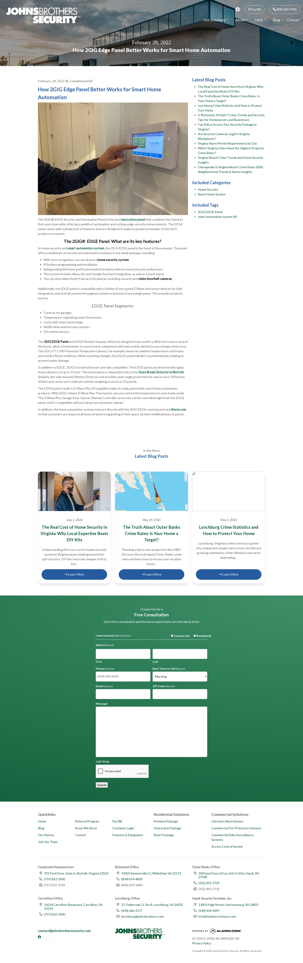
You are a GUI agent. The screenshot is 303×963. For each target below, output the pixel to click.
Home (42, 821)
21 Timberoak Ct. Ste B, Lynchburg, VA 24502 (152, 905)
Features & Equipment (127, 835)
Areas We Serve (86, 828)
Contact (293, 20)
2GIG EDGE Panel (210, 212)
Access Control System (227, 846)
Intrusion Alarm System (227, 821)
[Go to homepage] (43, 15)
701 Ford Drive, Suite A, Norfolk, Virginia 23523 (76, 873)
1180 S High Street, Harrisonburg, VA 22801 (228, 905)
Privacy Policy (201, 943)
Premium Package (166, 821)
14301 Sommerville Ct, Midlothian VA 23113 (151, 873)
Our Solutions (215, 20)
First (99, 661)
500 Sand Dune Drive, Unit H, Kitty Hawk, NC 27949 (229, 875)
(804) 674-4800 (131, 879)
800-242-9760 (286, 9)
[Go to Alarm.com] (216, 932)
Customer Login (123, 828)
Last (155, 661)
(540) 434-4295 (208, 911)
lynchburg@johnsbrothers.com (142, 916)
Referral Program (87, 821)
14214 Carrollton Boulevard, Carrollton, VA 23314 (73, 906)
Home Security (208, 189)
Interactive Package (167, 828)
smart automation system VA (217, 217)
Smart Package (164, 835)
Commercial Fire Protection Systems (236, 828)
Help (259, 20)
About (240, 20)
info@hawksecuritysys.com (217, 916)
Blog (276, 20)
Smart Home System (211, 194)
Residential (200, 635)
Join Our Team (48, 842)
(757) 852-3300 (54, 879)
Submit (102, 785)
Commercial (179, 635)
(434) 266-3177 (131, 911)
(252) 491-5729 (208, 883)
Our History (46, 835)
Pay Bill (255, 9)
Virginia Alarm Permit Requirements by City (227, 143)
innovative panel (133, 219)
